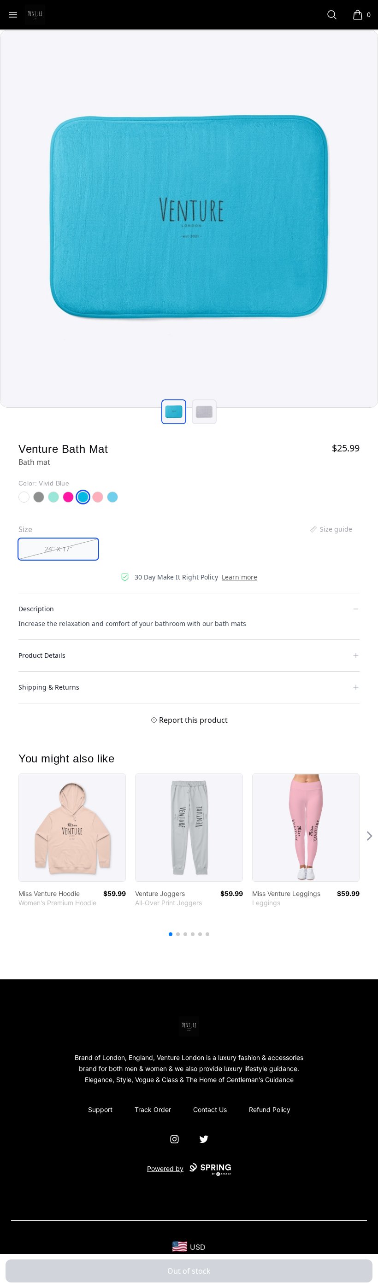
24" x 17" (58, 548)
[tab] (173, 411)
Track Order (153, 1109)
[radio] (58, 549)
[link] (72, 827)
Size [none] (25, 529)
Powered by (165, 1168)
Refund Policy (269, 1109)
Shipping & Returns (48, 687)
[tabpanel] (189, 219)
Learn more (239, 577)
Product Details (41, 655)
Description (36, 608)
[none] (330, 529)
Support (100, 1109)
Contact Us (210, 1109)
